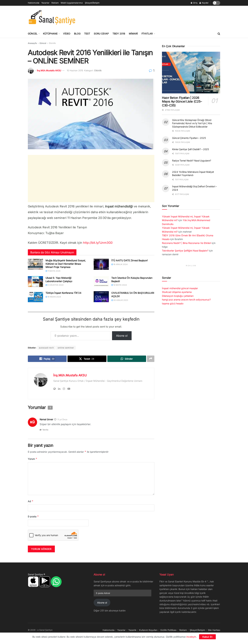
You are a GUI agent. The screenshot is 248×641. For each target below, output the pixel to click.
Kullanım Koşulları (148, 630)
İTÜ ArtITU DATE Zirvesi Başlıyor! (129, 260)
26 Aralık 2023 (120, 300)
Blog (77, 33)
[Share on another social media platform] (150, 359)
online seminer (66, 347)
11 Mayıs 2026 (53, 271)
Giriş (194, 3)
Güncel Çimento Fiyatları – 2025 (189, 137)
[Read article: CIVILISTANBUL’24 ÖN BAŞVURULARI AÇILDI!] (101, 296)
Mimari (133, 33)
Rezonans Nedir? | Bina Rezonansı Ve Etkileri (186, 243)
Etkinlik (52, 43)
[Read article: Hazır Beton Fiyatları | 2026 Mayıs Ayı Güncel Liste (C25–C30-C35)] (191, 72)
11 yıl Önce (62, 419)
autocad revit (46, 347)
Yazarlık (132, 630)
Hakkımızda (33, 3)
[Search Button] (219, 33)
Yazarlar (45, 3)
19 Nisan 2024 (54, 297)
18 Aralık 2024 (120, 264)
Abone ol (122, 335)
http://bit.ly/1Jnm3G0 (98, 242)
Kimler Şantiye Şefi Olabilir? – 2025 (190, 149)
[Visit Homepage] (52, 17)
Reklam (55, 3)
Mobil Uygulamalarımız (72, 3)
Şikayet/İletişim (92, 3)
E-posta (33, 516)
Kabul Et (207, 636)
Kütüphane (50, 33)
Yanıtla (45, 430)
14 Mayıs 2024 (120, 285)
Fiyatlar (147, 33)
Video (66, 33)
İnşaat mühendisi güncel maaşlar (180, 288)
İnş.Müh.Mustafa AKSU (49, 70)
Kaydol (204, 3)
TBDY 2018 (119, 33)
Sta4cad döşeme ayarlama (177, 292)
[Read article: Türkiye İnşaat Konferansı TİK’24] (35, 296)
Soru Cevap (101, 33)
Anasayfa (32, 43)
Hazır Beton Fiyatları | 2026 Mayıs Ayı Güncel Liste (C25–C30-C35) (182, 101)
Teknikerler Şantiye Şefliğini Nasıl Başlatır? (185, 250)
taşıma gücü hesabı (172, 303)
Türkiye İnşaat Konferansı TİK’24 (63, 292)
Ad (30, 501)
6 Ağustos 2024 (55, 285)
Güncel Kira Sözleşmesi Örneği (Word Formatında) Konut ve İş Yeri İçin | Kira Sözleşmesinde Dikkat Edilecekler (192, 123)
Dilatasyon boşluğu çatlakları (178, 295)
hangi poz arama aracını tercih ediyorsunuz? (186, 299)
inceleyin (191, 636)
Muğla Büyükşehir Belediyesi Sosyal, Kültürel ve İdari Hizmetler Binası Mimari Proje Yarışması (66, 263)
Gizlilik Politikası (168, 630)
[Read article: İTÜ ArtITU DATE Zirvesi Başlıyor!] (101, 264)
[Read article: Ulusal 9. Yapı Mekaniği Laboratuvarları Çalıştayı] (35, 281)
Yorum (32, 458)
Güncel (32, 33)
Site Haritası (214, 630)
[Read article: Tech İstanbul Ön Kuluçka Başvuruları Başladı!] (101, 281)
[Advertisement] (158, 17)
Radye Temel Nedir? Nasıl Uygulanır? (191, 160)
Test (87, 33)
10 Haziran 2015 (75, 70)
